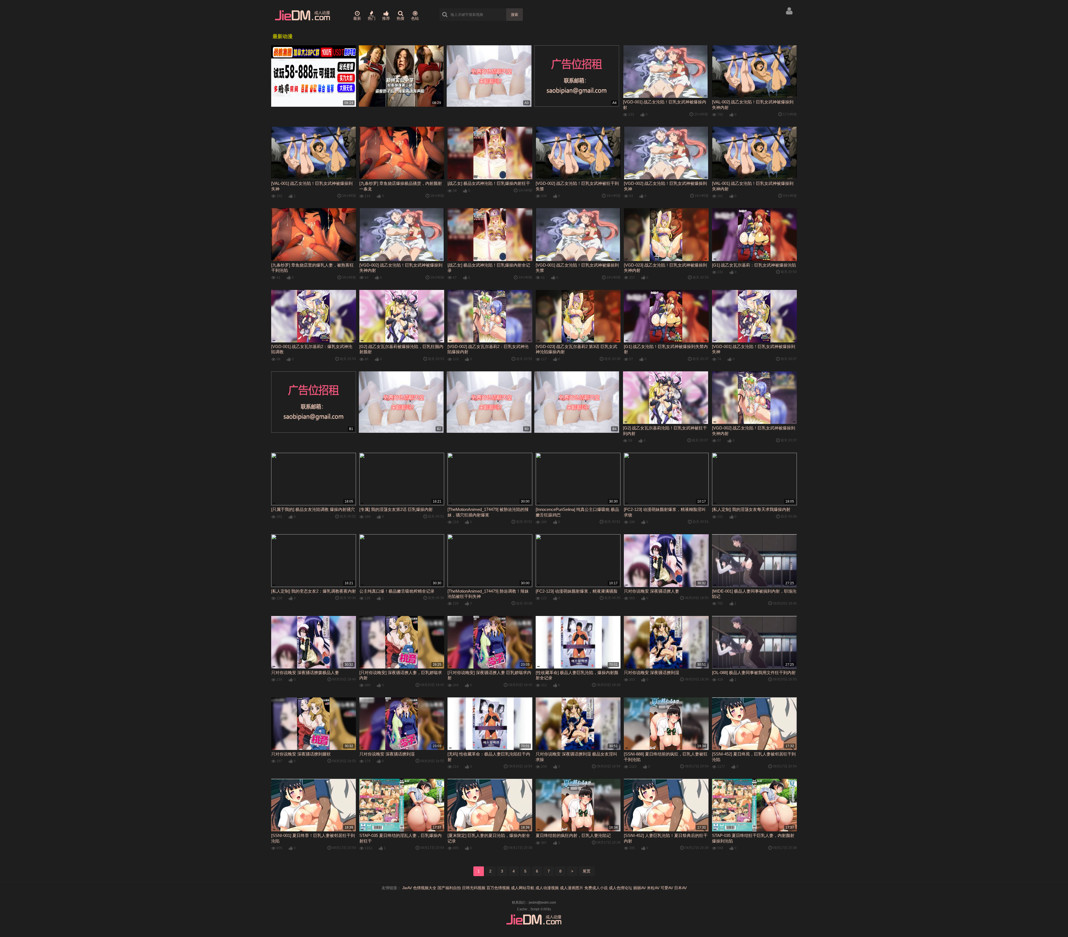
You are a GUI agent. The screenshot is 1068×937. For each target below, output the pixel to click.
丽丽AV (639, 888)
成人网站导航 (522, 888)
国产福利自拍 (449, 888)
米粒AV (653, 888)
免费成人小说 (596, 888)
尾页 (586, 871)
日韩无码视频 (473, 888)
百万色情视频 (498, 888)
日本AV (680, 888)
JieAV (407, 888)
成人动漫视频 (547, 888)
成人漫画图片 (571, 888)
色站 (415, 18)
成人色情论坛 (620, 888)
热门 (371, 18)
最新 (357, 18)
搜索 (514, 15)
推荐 (386, 18)
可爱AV (667, 888)
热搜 (400, 18)
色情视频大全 (424, 888)
